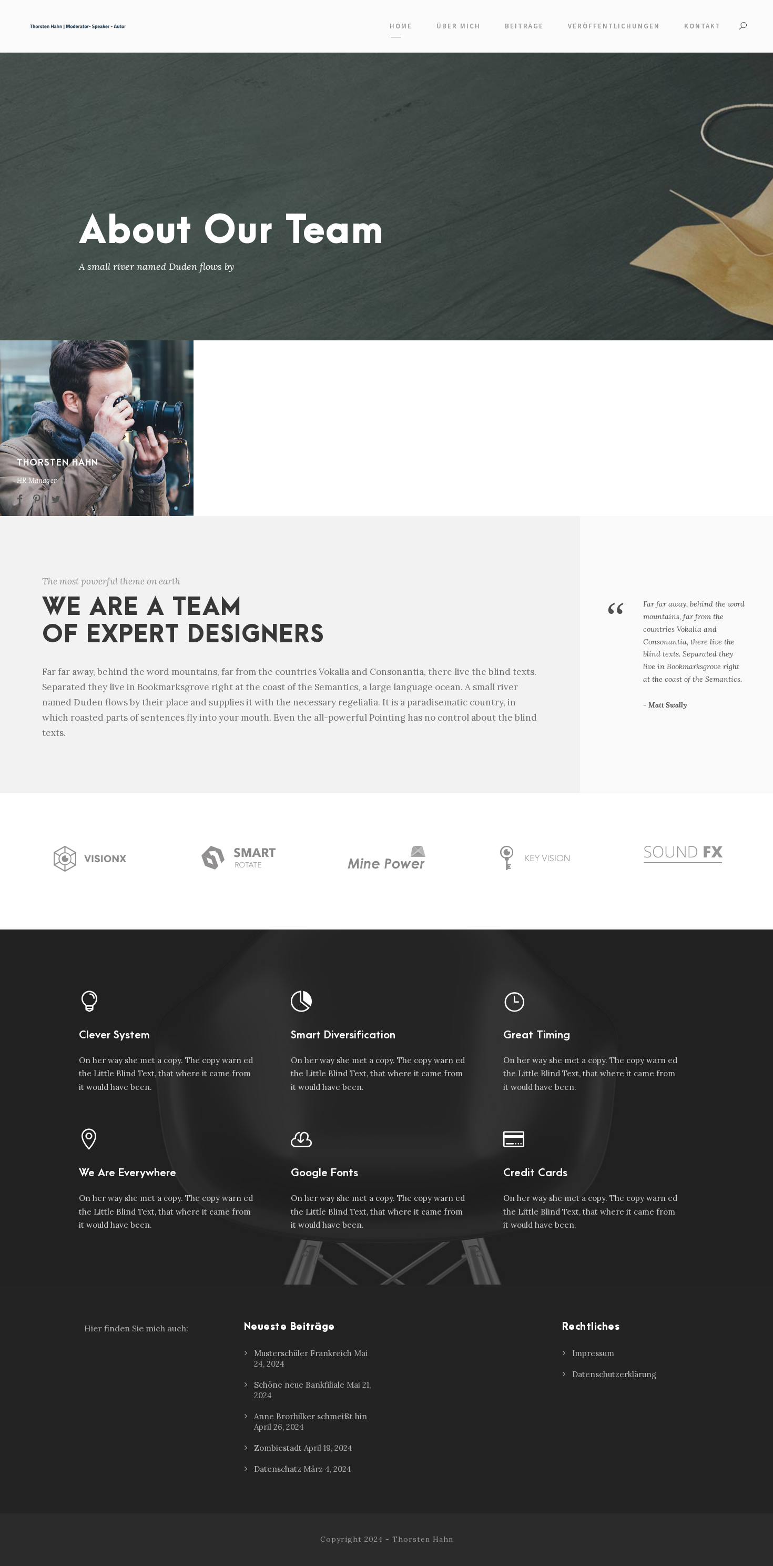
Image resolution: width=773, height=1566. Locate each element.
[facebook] (20, 499)
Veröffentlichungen (614, 26)
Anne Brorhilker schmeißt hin (310, 1416)
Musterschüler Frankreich (303, 1353)
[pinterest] (36, 499)
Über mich (458, 26)
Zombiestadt (278, 1448)
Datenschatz (277, 1469)
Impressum (593, 1353)
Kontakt (702, 26)
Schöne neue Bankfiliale (299, 1385)
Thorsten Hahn (57, 463)
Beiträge (524, 26)
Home (401, 26)
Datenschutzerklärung (614, 1374)
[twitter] (55, 499)
